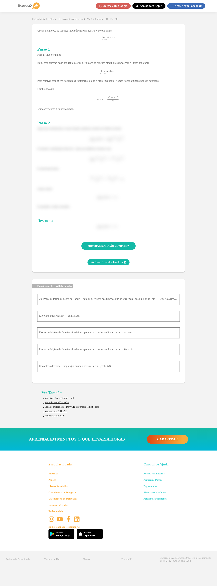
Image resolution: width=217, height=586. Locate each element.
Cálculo (52, 19)
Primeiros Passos (152, 479)
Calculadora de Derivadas (62, 498)
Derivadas (63, 19)
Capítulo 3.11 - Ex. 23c (106, 19)
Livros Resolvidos (58, 486)
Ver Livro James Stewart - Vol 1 (60, 398)
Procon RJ (126, 559)
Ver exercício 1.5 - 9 (54, 415)
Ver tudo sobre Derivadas (57, 402)
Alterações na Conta (154, 492)
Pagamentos (150, 486)
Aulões (52, 479)
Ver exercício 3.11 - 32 (56, 411)
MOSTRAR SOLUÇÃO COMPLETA (108, 246)
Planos (86, 559)
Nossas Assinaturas (154, 473)
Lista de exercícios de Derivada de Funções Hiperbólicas (72, 407)
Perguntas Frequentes (155, 498)
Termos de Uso (52, 559)
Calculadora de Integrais (62, 492)
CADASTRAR (167, 439)
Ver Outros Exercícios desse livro (107, 262)
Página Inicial (38, 19)
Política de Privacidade (18, 559)
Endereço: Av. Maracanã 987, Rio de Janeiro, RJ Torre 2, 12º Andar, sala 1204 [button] (185, 559)
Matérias (53, 473)
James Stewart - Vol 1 (81, 19)
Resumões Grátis (57, 505)
